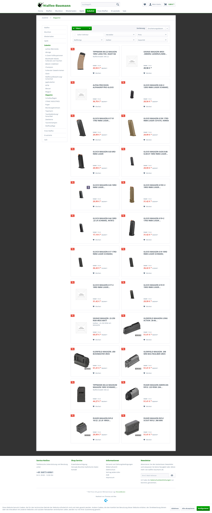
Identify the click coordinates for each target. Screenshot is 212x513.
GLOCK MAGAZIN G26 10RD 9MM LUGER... (104, 186)
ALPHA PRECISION (52, 49)
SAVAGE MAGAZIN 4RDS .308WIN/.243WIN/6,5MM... (155, 53)
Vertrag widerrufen (113, 472)
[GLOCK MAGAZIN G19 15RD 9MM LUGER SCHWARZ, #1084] (132, 261)
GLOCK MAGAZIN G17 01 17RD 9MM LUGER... (103, 119)
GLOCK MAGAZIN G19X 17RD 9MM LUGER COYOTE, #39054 (156, 119)
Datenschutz (110, 470)
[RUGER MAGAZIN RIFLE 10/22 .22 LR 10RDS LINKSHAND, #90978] (81, 427)
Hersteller (109, 35)
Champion (49, 67)
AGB (107, 475)
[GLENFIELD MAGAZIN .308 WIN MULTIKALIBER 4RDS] (132, 361)
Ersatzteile (48, 135)
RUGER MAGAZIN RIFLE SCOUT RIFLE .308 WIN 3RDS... (154, 419)
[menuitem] (100, 5)
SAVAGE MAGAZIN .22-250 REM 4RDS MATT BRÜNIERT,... (104, 319)
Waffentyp (78, 40)
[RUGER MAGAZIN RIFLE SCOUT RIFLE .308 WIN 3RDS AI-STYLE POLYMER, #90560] (132, 427)
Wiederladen (49, 36)
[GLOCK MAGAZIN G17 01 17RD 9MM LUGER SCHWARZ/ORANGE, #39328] (81, 128)
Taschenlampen (51, 123)
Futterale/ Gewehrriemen (54, 70)
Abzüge (48, 52)
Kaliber (108, 40)
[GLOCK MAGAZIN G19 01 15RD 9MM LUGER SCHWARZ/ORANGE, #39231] (132, 294)
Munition (47, 32)
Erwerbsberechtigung (79, 464)
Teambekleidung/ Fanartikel (51, 115)
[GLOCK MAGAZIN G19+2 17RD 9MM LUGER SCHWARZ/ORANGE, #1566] (132, 227)
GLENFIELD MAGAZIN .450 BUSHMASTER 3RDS (104, 353)
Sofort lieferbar (83, 35)
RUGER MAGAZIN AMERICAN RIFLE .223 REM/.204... (156, 386)
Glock (47, 74)
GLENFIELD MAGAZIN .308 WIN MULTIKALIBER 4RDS (155, 353)
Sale (45, 140)
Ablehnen (175, 508)
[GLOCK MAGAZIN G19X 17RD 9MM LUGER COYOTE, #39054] (132, 128)
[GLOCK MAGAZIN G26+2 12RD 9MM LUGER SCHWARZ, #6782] (132, 94)
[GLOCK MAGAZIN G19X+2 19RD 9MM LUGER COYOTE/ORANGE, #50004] (132, 194)
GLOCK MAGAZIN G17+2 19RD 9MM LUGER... (103, 286)
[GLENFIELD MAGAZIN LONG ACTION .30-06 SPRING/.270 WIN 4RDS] (132, 327)
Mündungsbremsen (52, 108)
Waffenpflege (50, 126)
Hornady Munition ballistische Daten (84, 467)
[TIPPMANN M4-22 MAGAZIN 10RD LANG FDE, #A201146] (81, 61)
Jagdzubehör (50, 82)
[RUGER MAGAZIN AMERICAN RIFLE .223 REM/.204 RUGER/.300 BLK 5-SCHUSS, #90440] (132, 394)
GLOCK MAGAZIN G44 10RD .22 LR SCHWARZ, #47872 (104, 219)
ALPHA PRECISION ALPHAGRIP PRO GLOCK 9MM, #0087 (103, 86)
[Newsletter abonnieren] (171, 475)
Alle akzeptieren (188, 508)
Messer (48, 88)
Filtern (78, 28)
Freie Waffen (49, 131)
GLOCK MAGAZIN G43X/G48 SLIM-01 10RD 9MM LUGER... (156, 153)
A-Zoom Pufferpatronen (54, 55)
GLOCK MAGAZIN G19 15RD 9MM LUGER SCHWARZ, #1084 (155, 253)
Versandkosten (120, 492)
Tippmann (49, 111)
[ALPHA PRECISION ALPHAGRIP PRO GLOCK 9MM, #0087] (81, 94)
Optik (46, 41)
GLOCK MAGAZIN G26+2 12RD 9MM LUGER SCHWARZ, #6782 (156, 86)
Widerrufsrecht (111, 467)
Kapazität (141, 40)
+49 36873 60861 (44, 472)
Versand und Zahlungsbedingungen (119, 464)
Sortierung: (141, 28)
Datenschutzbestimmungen (160, 480)
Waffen (47, 28)
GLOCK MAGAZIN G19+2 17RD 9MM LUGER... (154, 219)
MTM (47, 85)
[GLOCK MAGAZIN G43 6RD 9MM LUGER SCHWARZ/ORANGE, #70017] (81, 161)
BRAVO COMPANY (52, 64)
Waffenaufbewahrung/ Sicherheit (53, 78)
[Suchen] (117, 4)
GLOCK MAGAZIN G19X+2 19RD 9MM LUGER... (154, 186)
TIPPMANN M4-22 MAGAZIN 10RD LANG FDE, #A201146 (105, 53)
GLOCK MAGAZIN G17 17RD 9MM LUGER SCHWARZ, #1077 (104, 253)
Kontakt (74, 470)
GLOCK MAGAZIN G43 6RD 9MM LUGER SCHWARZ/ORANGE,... (104, 153)
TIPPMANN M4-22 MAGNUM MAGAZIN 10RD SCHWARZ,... (105, 386)
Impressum (110, 477)
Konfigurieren (203, 508)
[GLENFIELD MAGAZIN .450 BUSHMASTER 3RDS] (81, 361)
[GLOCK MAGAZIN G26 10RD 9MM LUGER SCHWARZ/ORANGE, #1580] (81, 194)
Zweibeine (49, 119)
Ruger (47, 104)
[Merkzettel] (144, 4)
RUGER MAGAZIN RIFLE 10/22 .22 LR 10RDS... (103, 419)
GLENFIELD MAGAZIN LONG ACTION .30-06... (156, 319)
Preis (140, 35)
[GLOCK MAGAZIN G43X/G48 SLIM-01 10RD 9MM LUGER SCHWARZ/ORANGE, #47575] (132, 161)
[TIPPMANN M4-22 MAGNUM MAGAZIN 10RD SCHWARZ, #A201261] (81, 394)
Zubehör (47, 45)
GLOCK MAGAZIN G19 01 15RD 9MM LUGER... (154, 286)
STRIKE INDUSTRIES (52, 101)
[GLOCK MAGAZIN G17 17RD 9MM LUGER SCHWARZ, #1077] (81, 261)
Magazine (49, 95)
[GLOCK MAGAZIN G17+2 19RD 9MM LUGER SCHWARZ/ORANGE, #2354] (81, 294)
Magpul (48, 92)
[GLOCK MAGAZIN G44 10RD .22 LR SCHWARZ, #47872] (81, 227)
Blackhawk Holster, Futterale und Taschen (53, 60)
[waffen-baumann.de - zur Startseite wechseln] (54, 5)
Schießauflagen (51, 98)
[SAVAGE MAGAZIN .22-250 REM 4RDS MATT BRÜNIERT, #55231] (81, 327)
